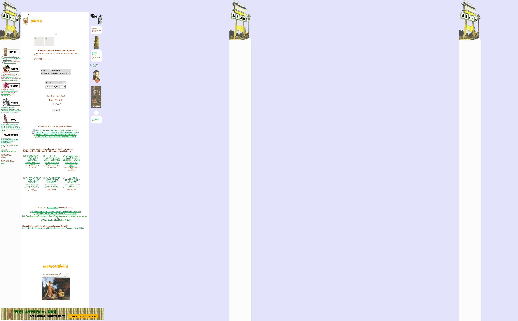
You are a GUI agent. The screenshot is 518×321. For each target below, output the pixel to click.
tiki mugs (10, 58)
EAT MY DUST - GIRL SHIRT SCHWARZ (32, 185)
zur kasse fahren (6, 138)
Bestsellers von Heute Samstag (60, 228)
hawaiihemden (10, 77)
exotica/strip (4, 109)
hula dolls (17, 58)
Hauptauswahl (52, 208)
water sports (10, 124)
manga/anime (9, 126)
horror (7, 127)
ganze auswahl (13, 129)
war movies (4, 129)
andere (15, 145)
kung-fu (17, 127)
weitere (16, 80)
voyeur (3, 145)
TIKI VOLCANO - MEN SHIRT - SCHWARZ (52, 163)
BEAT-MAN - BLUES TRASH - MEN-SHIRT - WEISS (71, 164)
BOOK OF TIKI (5, 163)
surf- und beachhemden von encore (9, 90)
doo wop (12, 109)
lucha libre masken (10, 63)
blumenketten (8, 57)
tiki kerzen (4, 58)
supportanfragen (6, 142)
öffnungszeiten (11, 151)
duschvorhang (7, 60)
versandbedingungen (7, 141)
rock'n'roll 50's (8, 112)
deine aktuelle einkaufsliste (9, 139)
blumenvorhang (6, 61)
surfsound (10, 107)
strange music (9, 110)
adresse (3, 151)
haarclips (16, 57)
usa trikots (7, 80)
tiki (14, 74)
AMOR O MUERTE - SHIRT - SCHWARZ (71, 185)
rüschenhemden (6, 78)
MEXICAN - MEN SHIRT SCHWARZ (32, 163)
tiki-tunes (4, 107)
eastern (12, 127)
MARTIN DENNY (94, 53)
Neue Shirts (79, 228)
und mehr (16, 112)
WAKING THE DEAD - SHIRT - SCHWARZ (52, 185)
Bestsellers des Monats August (34, 228)
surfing (3, 124)
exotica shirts (5, 75)
